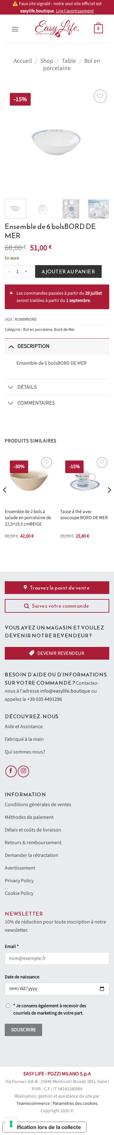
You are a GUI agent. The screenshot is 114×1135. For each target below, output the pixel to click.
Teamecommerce (33, 1103)
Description (33, 346)
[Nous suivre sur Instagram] (23, 771)
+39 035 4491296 (44, 699)
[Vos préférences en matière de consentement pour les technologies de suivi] (11, 1124)
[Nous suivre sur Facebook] (11, 771)
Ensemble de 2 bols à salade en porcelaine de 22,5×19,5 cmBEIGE (28, 518)
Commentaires (36, 403)
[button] (15, 29)
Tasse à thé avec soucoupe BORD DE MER (84, 515)
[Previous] (15, 140)
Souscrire (23, 1029)
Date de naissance (22, 977)
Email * (12, 946)
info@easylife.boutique (65, 691)
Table (69, 60)
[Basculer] (11, 346)
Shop (46, 60)
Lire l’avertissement (75, 11)
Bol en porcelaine (37, 329)
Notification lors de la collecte (44, 1127)
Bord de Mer (64, 329)
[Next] (99, 140)
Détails (27, 387)
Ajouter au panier (68, 271)
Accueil (23, 60)
